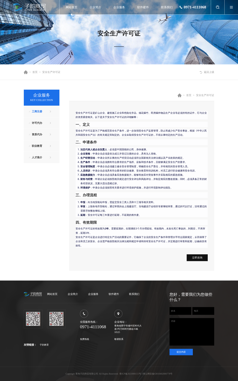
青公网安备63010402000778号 (157, 374)
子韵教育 (44, 345)
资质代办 (37, 134)
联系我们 (167, 7)
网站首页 (71, 7)
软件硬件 (143, 7)
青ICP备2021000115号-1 (131, 374)
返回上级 (209, 72)
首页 (35, 72)
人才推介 (37, 157)
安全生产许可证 (51, 72)
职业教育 (37, 145)
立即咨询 (197, 257)
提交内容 (181, 352)
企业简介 (95, 7)
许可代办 (37, 122)
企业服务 (119, 7)
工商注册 (37, 111)
